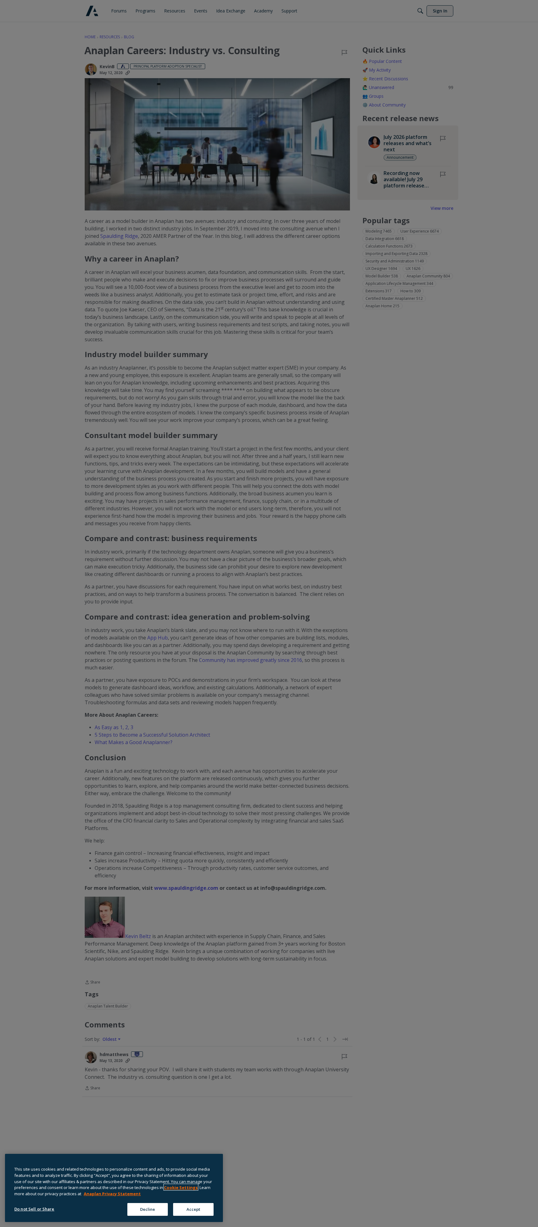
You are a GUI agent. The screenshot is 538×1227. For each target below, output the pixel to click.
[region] (114, 1188)
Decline (147, 1209)
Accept (193, 1209)
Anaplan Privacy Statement (112, 1193)
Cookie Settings (181, 1187)
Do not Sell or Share (34, 1208)
